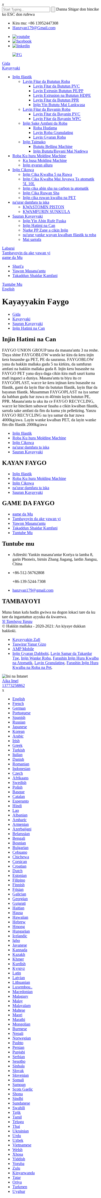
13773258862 (13, 685)
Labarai (8, 248)
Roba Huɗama (45, 128)
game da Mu (12, 257)
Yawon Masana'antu (29, 271)
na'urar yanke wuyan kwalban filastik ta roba (59, 235)
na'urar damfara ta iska (30, 202)
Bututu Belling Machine (53, 146)
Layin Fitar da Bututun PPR (56, 100)
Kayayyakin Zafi (26, 639)
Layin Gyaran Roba (49, 137)
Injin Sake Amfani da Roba (45, 123)
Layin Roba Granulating (53, 132)
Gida (6, 63)
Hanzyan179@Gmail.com (33, 28)
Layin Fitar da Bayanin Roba (46, 109)
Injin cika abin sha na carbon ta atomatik (56, 188)
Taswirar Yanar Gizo (29, 644)
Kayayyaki (11, 68)
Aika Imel (10, 681)
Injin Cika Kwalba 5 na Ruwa (47, 174)
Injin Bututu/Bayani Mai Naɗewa (60, 151)
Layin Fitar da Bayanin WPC (57, 118)
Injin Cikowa (23, 170)
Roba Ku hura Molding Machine (39, 156)
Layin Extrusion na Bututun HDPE (62, 95)
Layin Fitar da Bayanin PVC (56, 114)
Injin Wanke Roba (36, 658)
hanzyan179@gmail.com (32, 590)
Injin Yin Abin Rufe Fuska (44, 221)
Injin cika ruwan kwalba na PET (49, 197)
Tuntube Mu (12, 284)
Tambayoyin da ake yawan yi (26, 253)
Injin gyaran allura (38, 165)
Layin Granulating (49, 663)
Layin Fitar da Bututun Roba (46, 81)
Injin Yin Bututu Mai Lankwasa (59, 104)
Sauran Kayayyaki (27, 216)
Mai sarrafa (32, 239)
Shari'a (18, 266)
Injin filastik (22, 77)
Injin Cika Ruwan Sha (41, 193)
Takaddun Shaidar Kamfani (34, 275)
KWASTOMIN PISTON (43, 207)
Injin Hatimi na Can (39, 225)
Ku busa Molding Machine (45, 160)
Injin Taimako (34, 142)
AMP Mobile (23, 649)
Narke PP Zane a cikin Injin (45, 230)
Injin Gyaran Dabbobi (30, 653)
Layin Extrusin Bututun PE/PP (58, 91)
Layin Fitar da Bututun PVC (56, 86)
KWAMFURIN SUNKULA (46, 211)
